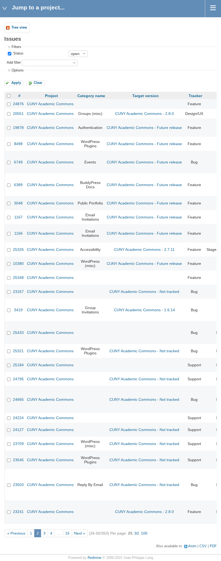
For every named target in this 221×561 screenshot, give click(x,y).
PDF (213, 546)
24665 (18, 399)
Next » (79, 533)
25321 (18, 351)
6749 (18, 162)
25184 (18, 365)
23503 (18, 485)
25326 (18, 249)
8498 (18, 144)
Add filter (14, 62)
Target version (145, 96)
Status (17, 53)
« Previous (16, 533)
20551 (18, 113)
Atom (192, 546)
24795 (18, 379)
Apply (16, 83)
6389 (18, 185)
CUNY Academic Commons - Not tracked (144, 291)
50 (136, 533)
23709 (18, 444)
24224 (18, 418)
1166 (18, 233)
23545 (18, 460)
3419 (18, 310)
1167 (18, 217)
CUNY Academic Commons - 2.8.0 (144, 113)
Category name (91, 96)
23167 (18, 291)
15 (67, 533)
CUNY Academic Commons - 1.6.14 (144, 310)
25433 (18, 332)
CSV (203, 546)
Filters (16, 47)
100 (144, 533)
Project (51, 96)
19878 (18, 127)
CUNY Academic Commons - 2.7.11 (144, 249)
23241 (18, 511)
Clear (38, 83)
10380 (18, 263)
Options (18, 70)
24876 (18, 104)
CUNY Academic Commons (50, 104)
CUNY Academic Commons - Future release (144, 127)
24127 (18, 429)
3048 (18, 203)
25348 (18, 277)
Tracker (195, 96)
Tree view (19, 27)
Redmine (94, 558)
